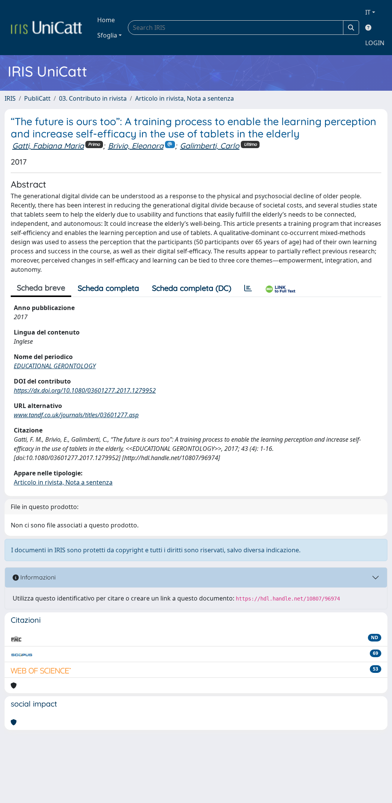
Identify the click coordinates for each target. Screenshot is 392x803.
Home (106, 20)
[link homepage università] (46, 27)
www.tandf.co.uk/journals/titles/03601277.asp (76, 415)
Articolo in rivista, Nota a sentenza (184, 98)
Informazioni (37, 577)
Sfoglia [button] (107, 35)
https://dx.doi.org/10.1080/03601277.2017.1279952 (85, 390)
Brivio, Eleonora (135, 145)
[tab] (248, 288)
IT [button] (368, 12)
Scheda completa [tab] (108, 288)
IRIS (10, 98)
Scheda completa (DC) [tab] (191, 288)
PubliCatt (37, 98)
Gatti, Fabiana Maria (48, 145)
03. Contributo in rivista (93, 98)
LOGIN (374, 43)
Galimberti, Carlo (209, 145)
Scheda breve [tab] (41, 287)
